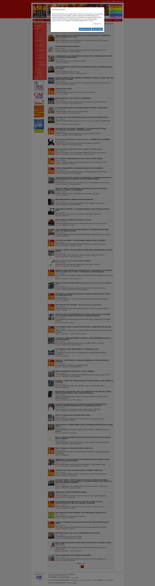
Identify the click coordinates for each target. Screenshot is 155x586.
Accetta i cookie (97, 29)
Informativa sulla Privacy (58, 20)
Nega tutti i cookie (85, 29)
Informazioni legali (88, 20)
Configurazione (97, 23)
